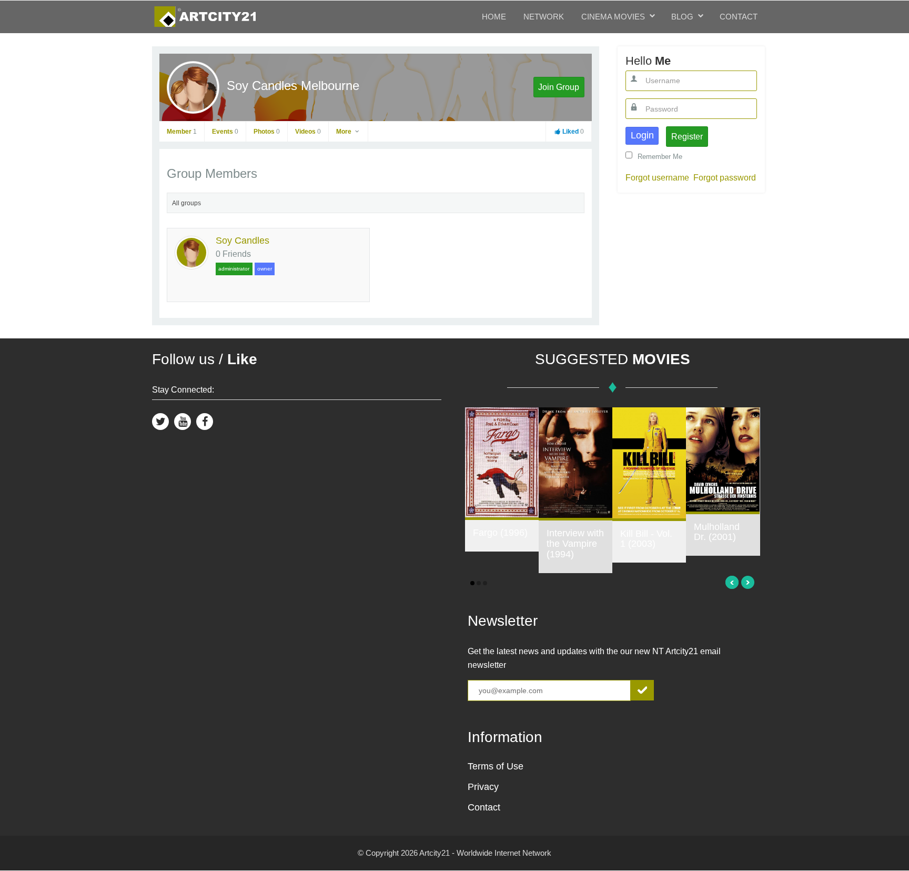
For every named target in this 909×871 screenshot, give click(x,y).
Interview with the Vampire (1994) (575, 543)
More (344, 131)
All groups (186, 203)
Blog (682, 16)
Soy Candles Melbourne (293, 85)
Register (687, 136)
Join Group (558, 87)
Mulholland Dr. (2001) (717, 532)
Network (543, 16)
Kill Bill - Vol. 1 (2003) (646, 538)
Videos (308, 131)
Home (494, 16)
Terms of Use (495, 766)
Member (182, 131)
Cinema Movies (613, 16)
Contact (739, 16)
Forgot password (724, 177)
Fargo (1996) (500, 532)
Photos (267, 131)
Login (642, 135)
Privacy (483, 787)
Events (225, 131)
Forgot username (657, 177)
